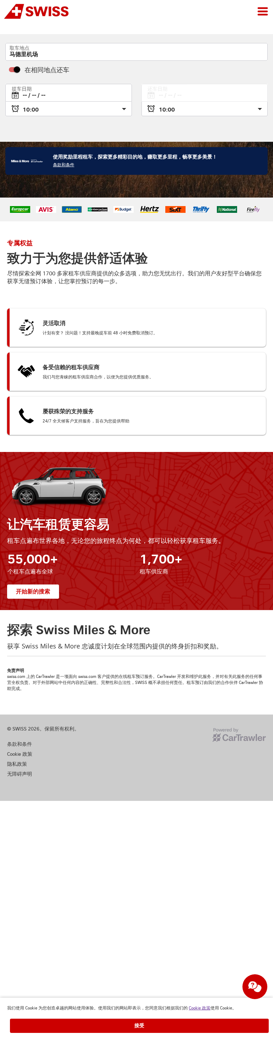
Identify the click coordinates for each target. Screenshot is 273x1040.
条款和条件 (63, 173)
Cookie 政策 (199, 1008)
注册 (261, 32)
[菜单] (262, 11)
